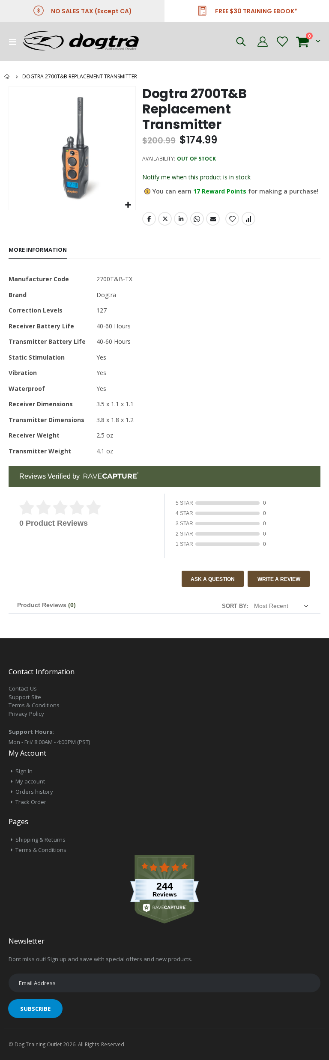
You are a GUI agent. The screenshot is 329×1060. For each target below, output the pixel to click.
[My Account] (262, 41)
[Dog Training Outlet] (86, 41)
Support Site (25, 697)
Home (7, 76)
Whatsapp (197, 219)
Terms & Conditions (34, 705)
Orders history (34, 791)
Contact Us (23, 688)
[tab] (38, 250)
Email (213, 219)
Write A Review (278, 579)
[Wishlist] (281, 41)
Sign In (24, 771)
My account (30, 781)
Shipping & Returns (40, 839)
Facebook (149, 219)
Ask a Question (213, 579)
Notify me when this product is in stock (196, 177)
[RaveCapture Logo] (108, 476)
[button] (127, 205)
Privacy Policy (26, 714)
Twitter (165, 219)
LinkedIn (181, 219)
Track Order (31, 802)
